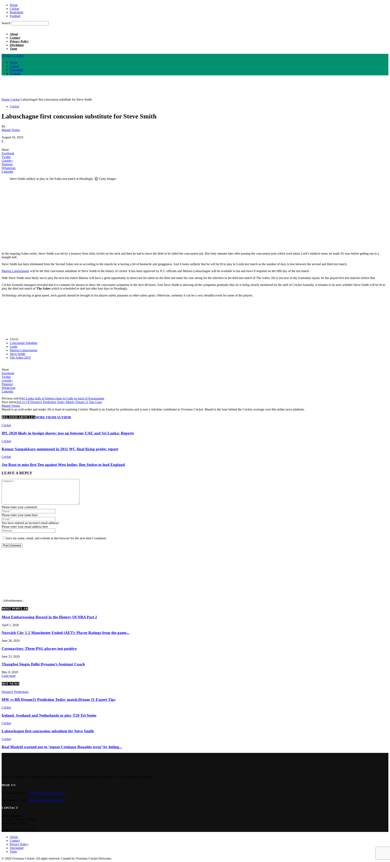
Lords (13, 346)
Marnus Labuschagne (15, 271)
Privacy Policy (19, 41)
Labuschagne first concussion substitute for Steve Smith (48, 731)
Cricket (14, 8)
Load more (9, 675)
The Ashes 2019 (20, 357)
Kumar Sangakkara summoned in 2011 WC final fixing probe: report (60, 449)
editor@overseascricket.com (46, 800)
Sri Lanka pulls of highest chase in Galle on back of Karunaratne (62, 398)
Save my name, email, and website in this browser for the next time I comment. (56, 538)
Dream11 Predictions (15, 692)
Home (14, 5)
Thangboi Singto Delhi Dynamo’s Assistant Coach (43, 664)
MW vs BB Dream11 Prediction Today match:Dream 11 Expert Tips (58, 699)
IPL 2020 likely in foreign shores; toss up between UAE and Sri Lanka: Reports (68, 433)
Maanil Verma (11, 130)
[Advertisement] (76, 88)
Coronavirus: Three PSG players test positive (39, 648)
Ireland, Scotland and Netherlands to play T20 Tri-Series (49, 715)
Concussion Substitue (23, 343)
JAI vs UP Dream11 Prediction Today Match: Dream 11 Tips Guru (59, 402)
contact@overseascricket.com (47, 793)
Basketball (16, 12)
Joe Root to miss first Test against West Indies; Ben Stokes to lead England (63, 464)
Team (13, 48)
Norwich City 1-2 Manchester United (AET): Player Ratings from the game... (65, 633)
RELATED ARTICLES (18, 417)
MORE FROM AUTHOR (53, 417)
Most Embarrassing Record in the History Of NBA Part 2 (49, 617)
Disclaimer (17, 45)
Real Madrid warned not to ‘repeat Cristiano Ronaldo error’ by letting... (62, 747)
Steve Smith (17, 354)
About (14, 34)
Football (15, 16)
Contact (15, 37)
